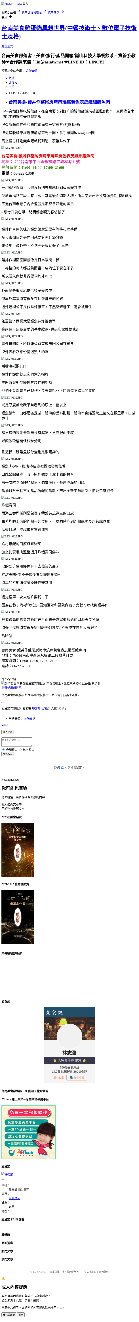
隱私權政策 (90, 1271)
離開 (20, 1314)
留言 (44, 708)
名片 (11, 86)
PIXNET (42, 1271)
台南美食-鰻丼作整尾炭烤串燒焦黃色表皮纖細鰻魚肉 (59, 102)
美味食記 (29, 718)
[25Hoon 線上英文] (28, 1158)
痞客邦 (36, 708)
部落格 (13, 82)
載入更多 (7, 732)
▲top (4, 725)
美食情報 (31, 70)
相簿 (11, 78)
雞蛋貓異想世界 (11, 687)
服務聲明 (104, 1271)
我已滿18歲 (9, 1314)
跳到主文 (7, 46)
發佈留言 (7, 754)
